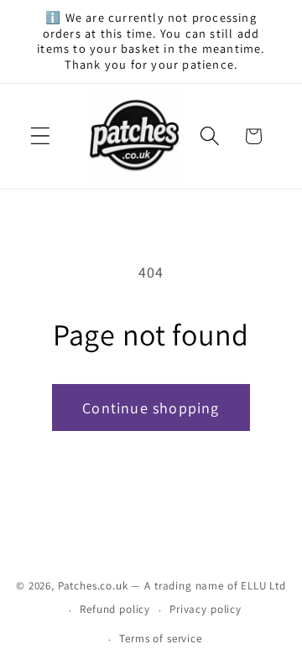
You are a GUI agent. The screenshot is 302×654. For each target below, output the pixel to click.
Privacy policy (205, 609)
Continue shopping (150, 408)
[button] (40, 136)
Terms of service (160, 638)
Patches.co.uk (93, 586)
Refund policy (115, 609)
